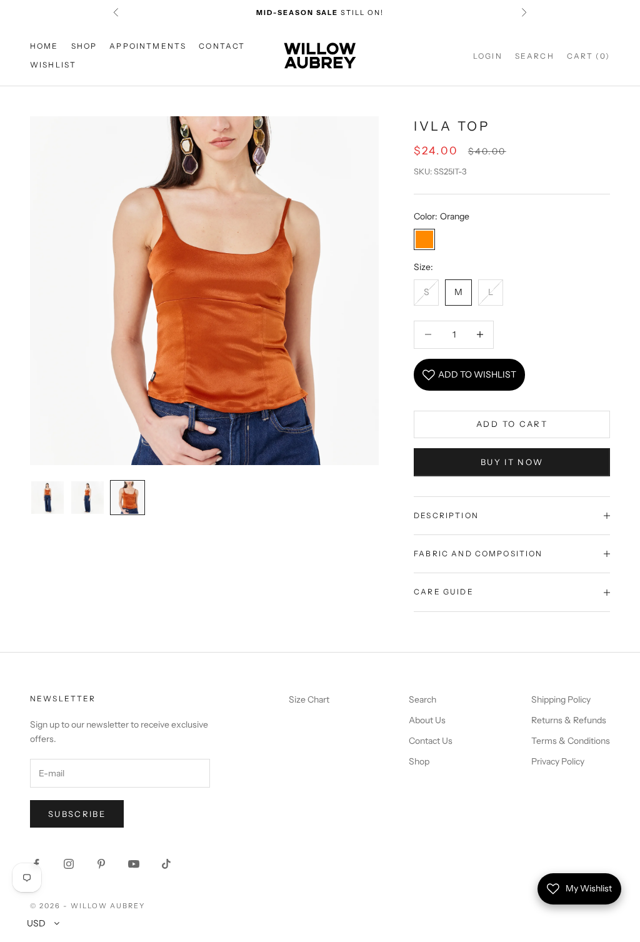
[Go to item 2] (87, 497)
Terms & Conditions (570, 740)
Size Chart (309, 699)
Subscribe (77, 814)
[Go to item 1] (47, 497)
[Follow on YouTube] (134, 864)
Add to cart (512, 424)
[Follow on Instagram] (68, 864)
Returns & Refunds (568, 720)
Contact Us (430, 740)
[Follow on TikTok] (166, 864)
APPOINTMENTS (147, 46)
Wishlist (53, 64)
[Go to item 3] (127, 497)
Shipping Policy (561, 699)
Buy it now (512, 462)
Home (44, 46)
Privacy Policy (557, 761)
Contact (222, 46)
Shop (84, 46)
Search (422, 699)
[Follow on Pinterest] (101, 864)
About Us (427, 720)
